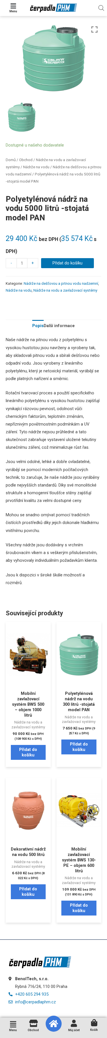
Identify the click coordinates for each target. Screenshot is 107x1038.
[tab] (38, 326)
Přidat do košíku (67, 263)
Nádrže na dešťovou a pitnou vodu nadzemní (61, 283)
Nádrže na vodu (36, 167)
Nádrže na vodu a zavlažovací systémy (65, 290)
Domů (11, 160)
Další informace (59, 325)
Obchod (26, 160)
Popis (38, 325)
